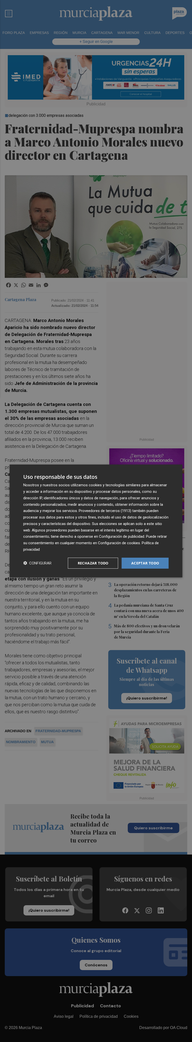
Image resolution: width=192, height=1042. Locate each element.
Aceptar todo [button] (145, 562)
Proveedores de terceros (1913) (105, 511)
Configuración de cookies (119, 543)
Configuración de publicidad (121, 536)
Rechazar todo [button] (93, 562)
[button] (37, 563)
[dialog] (96, 521)
